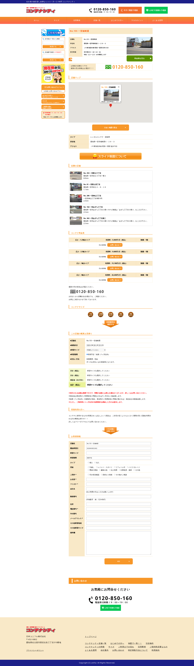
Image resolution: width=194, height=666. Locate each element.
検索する (53, 46)
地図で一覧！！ (135, 643)
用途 (71, 467)
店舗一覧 (96, 20)
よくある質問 (157, 20)
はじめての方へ (117, 20)
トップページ (91, 636)
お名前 (73, 479)
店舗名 (72, 443)
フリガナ (74, 484)
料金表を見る (139, 58)
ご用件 (73, 475)
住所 (71, 504)
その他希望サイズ (76, 528)
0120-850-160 (105, 9)
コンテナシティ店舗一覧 (95, 643)
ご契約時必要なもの (158, 647)
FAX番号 (73, 514)
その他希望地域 (76, 523)
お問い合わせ (115, 245)
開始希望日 (74, 448)
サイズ (56, 20)
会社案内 (105, 650)
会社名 (72, 489)
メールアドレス (76, 518)
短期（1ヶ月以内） (103, 354)
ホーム (36, 20)
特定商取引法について (138, 650)
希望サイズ (74, 453)
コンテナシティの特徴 (94, 647)
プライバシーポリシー (35, 650)
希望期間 (73, 458)
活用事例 (76, 20)
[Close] (118, 87)
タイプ (72, 462)
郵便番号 (73, 496)
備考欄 (72, 532)
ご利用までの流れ (126, 647)
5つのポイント (137, 20)
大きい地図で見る (110, 127)
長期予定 (91, 354)
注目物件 (150, 643)
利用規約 (156, 650)
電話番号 (74, 509)
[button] (110, 105)
